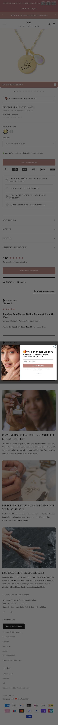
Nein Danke (38, 374)
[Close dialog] (55, 346)
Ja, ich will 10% (38, 365)
